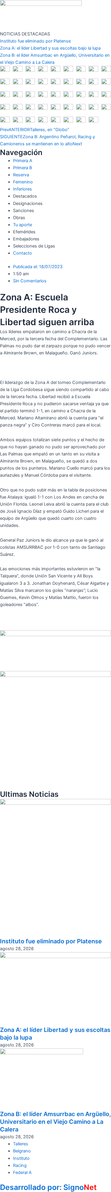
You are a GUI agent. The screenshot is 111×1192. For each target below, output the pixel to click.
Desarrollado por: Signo (48, 1187)
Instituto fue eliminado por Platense (35, 41)
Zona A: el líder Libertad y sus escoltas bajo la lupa (50, 48)
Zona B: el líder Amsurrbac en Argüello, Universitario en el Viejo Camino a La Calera (55, 1121)
